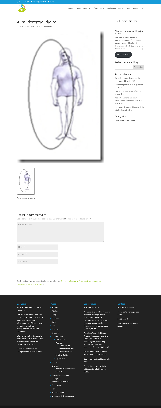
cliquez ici (121, 326)
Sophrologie (60, 359)
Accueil (71, 8)
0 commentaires (47, 27)
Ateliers (55, 311)
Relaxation (88, 352)
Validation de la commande (63, 396)
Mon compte (57, 385)
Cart (54, 322)
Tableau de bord (58, 393)
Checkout (55, 329)
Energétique (60, 339)
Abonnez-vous (123, 55)
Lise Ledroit (24, 27)
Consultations (82, 8)
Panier (54, 389)
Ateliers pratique (114, 8)
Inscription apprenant (60, 375)
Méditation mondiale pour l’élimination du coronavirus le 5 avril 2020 (128, 101)
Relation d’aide (62, 355)
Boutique (55, 318)
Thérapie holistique (91, 307)
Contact (136, 8)
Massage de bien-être (93, 312)
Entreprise (98, 8)
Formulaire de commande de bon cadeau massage (66, 349)
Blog (128, 8)
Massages (59, 343)
